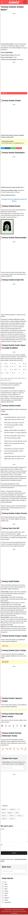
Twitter (2, 148)
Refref (6, 893)
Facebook (8, 148)
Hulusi (6, 900)
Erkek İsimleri (5, 809)
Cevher (6, 891)
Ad (1, 844)
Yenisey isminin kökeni (5, 818)
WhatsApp (13, 148)
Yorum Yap (19, 148)
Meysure (6, 897)
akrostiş (3, 812)
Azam (6, 886)
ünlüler (17, 812)
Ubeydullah (7, 902)
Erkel (5, 895)
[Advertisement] (14, 28)
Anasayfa (3, 859)
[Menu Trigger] (25, 2)
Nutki (5, 888)
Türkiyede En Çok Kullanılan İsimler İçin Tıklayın (14, 200)
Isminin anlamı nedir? (14, 2)
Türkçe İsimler (13, 809)
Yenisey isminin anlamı (13, 815)
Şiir (5, 882)
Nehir (5, 884)
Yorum (3, 829)
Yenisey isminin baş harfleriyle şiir (20, 815)
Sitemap (22, 909)
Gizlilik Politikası (16, 909)
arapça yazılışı (11, 812)
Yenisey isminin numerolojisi (13, 818)
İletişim (10, 909)
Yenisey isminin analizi (5, 815)
